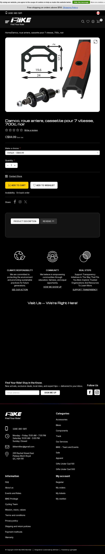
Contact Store (15, 176)
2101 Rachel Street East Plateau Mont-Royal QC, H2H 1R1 (23, 456)
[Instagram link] (97, 392)
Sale (58, 452)
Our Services (62, 441)
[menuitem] (82, 22)
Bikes (58, 425)
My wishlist (61, 498)
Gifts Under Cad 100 (65, 463)
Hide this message (81, 2)
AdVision (56, 550)
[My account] (93, 22)
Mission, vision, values (15, 510)
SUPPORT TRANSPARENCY (85, 289)
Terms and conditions (15, 515)
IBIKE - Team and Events (67, 447)
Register (60, 482)
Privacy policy (11, 521)
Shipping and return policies (18, 526)
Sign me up (50, 392)
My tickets (60, 493)
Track (58, 436)
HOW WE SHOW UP (52, 287)
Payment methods (13, 532)
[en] (98, 13)
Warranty (9, 537)
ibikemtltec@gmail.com (23, 446)
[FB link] (90, 392)
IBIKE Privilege (11, 498)
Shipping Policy (70, 7)
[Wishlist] (88, 22)
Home (8, 32)
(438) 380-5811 (15, 13)
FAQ (7, 482)
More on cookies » (98, 2)
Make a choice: (13, 148)
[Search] (82, 22)
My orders (60, 487)
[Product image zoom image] (52, 76)
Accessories (61, 419)
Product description (25, 221)
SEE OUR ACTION (20, 289)
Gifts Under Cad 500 (65, 469)
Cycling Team (11, 504)
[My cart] (98, 22)
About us (9, 487)
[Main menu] (7, 22)
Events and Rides (13, 493)
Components (62, 430)
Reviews (48, 221)
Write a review (31, 130)
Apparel (59, 458)
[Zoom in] (96, 42)
